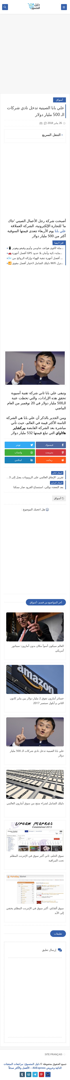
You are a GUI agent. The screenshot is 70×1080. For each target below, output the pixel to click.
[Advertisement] (35, 55)
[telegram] (35, 1074)
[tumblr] (22, 1074)
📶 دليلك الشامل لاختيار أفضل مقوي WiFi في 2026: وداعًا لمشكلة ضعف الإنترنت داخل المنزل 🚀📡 (35, 263)
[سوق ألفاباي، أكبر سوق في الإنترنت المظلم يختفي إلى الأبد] (35, 889)
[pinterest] (41, 1074)
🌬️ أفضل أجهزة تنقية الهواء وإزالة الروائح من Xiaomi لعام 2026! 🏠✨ (35, 258)
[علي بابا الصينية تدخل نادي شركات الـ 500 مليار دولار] (35, 731)
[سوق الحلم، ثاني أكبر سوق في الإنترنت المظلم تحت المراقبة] (35, 836)
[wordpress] (28, 1074)
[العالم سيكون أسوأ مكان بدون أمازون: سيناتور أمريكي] (35, 626)
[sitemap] (48, 1074)
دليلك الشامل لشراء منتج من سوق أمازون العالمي (35, 803)
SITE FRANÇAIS (53, 1054)
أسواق (59, 99)
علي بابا (60, 230)
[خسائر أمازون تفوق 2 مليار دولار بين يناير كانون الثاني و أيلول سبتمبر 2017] (35, 679)
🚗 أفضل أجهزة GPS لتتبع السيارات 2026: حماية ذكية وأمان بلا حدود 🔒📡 (35, 253)
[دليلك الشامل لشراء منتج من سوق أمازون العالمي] (35, 784)
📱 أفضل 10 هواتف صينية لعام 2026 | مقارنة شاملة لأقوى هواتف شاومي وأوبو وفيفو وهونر (35, 248)
